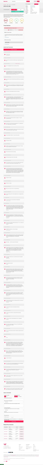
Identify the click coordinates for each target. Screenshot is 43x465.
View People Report (7, 44)
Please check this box (6, 415)
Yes (5, 396)
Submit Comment (14, 421)
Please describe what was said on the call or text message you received (12, 403)
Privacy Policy (8, 459)
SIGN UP (35, 1)
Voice (16, 396)
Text (19, 396)
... (23, 63)
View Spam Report (17, 11)
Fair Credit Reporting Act (13, 455)
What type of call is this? (17, 395)
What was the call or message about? (8, 400)
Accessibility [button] (5, 461)
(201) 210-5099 (5, 431)
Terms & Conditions (5, 459)
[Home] (5, 1)
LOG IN (38, 1)
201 (9, 4)
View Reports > (21, 429)
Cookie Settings (2, 464)
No (20, 9)
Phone (7, 4)
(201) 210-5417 (5, 438)
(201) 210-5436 (5, 429)
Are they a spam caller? (6, 395)
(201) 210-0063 (5, 436)
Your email (5, 411)
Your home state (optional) (7, 407)
